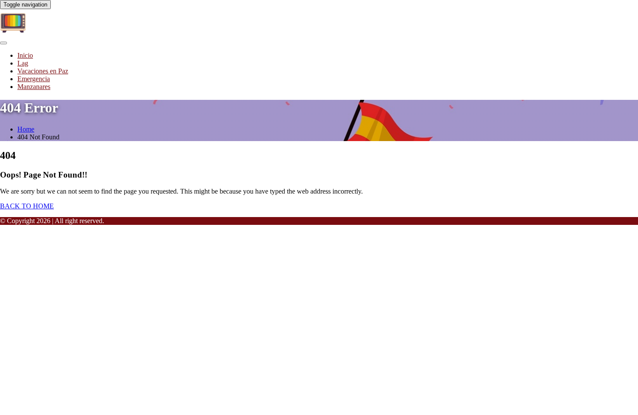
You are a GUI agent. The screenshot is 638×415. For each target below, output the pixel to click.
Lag (22, 63)
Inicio (25, 55)
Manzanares (33, 86)
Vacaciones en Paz (42, 71)
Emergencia (33, 78)
